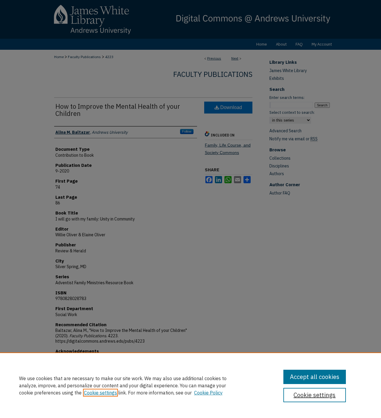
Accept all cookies (314, 377)
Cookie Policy (208, 393)
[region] (190, 385)
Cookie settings (100, 393)
